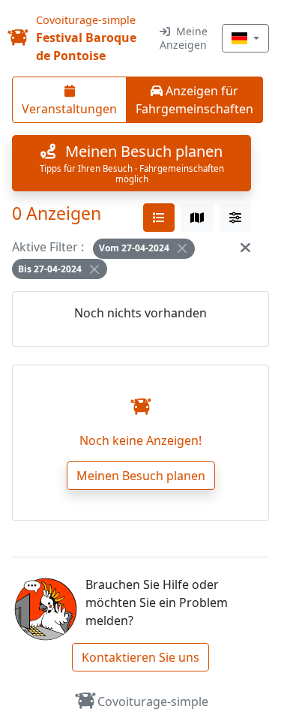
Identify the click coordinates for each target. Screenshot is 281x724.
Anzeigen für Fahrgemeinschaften (194, 100)
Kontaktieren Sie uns (140, 657)
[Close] (182, 248)
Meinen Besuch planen (140, 475)
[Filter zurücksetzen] (245, 247)
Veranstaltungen (69, 109)
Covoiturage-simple (152, 701)
